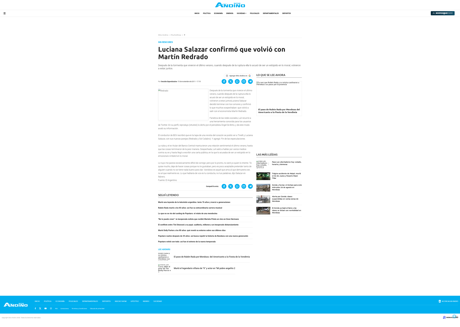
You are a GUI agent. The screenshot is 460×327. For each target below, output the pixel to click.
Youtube (45, 308)
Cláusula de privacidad (97, 308)
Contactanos (64, 308)
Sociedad (241, 13)
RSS (56, 308)
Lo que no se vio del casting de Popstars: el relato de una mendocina (187, 213)
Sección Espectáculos (169, 81)
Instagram (51, 308)
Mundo (146, 301)
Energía (229, 13)
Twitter (40, 308)
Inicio (197, 13)
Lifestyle (135, 301)
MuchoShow (176, 35)
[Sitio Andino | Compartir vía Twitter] (230, 81)
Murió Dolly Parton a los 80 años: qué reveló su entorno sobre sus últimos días (192, 230)
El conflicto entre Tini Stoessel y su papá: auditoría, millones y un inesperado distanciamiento (198, 225)
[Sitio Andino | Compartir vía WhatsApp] (237, 81)
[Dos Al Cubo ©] (450, 318)
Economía (218, 13)
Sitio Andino (163, 35)
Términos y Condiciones (79, 308)
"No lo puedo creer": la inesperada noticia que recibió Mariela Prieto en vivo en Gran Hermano (198, 219)
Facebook (35, 308)
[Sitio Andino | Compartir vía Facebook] (224, 81)
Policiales (254, 13)
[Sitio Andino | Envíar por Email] (243, 81)
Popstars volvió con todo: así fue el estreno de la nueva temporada (187, 242)
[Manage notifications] (454, 316)
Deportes (286, 13)
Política (206, 13)
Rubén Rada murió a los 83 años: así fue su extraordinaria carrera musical (190, 208)
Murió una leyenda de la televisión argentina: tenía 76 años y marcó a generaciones (194, 202)
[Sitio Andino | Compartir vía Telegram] (250, 81)
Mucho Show (120, 301)
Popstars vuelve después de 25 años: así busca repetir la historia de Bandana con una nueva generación (203, 236)
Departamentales (271, 13)
